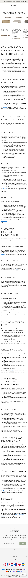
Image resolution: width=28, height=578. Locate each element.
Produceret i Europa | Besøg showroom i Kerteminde (15, 1)
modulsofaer (4, 221)
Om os (13, 549)
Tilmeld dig (13, 556)
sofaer (23, 514)
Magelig (5, 107)
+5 (9, 35)
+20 (21, 38)
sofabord (3, 254)
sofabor (3, 516)
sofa (17, 269)
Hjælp (13, 552)
